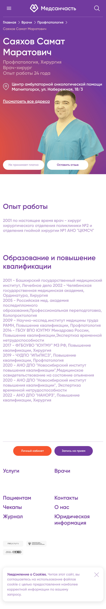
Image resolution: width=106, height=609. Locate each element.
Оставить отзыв (68, 165)
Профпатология (50, 22)
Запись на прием (73, 451)
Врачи (26, 22)
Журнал (13, 516)
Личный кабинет (32, 451)
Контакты (66, 498)
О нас (61, 507)
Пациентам (17, 498)
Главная (9, 22)
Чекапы (12, 507)
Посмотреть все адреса (26, 101)
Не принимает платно (24, 165)
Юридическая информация (72, 519)
